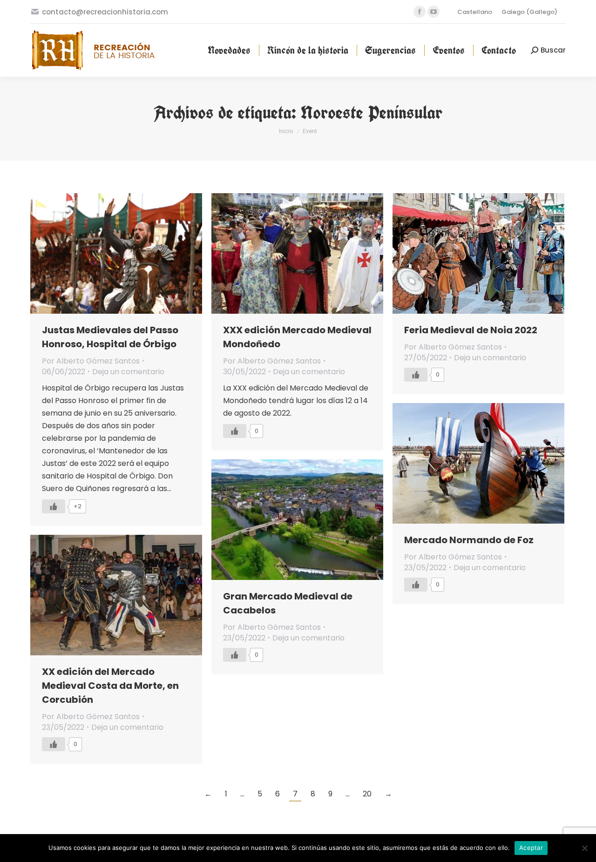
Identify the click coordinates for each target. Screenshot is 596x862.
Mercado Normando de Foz (469, 539)
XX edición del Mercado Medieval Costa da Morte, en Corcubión (110, 685)
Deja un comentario (128, 371)
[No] (584, 848)
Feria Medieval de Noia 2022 (470, 330)
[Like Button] (53, 506)
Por (91, 361)
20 (367, 793)
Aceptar (531, 847)
